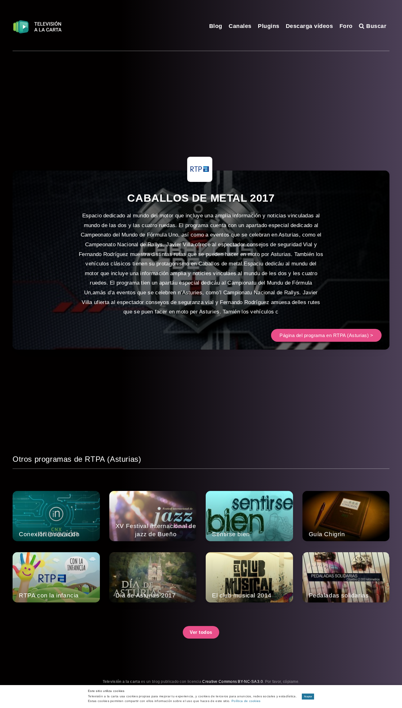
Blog (215, 26)
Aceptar (308, 696)
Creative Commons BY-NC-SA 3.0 (232, 681)
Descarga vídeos (309, 26)
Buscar (375, 26)
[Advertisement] (201, 98)
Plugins (269, 26)
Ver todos (201, 632)
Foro (346, 26)
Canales (240, 26)
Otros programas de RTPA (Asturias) (77, 459)
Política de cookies (246, 701)
